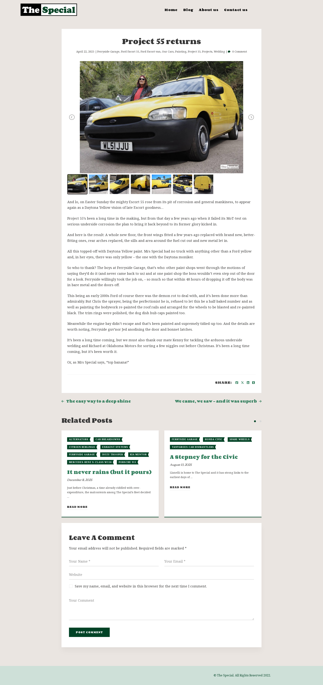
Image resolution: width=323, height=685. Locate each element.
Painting (180, 51)
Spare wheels (240, 439)
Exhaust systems (115, 447)
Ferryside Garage (108, 51)
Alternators (78, 439)
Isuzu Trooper (112, 454)
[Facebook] (237, 382)
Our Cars (168, 51)
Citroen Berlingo (82, 447)
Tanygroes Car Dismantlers (193, 447)
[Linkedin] (248, 382)
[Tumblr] (253, 382)
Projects (207, 51)
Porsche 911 (127, 462)
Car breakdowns (108, 439)
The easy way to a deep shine (98, 401)
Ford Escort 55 (130, 51)
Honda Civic (213, 439)
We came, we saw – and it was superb (216, 401)
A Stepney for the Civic (204, 457)
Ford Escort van (151, 51)
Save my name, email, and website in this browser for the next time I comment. (141, 586)
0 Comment (239, 51)
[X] (242, 382)
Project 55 (194, 51)
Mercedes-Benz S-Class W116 (90, 462)
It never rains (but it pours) (109, 472)
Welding (219, 51)
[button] (255, 421)
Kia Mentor (138, 454)
